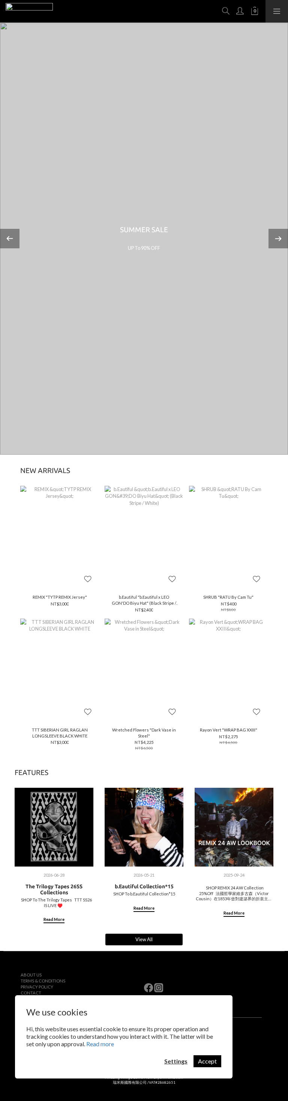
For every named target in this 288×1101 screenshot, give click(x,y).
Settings (176, 1061)
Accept (207, 1061)
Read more (100, 1043)
